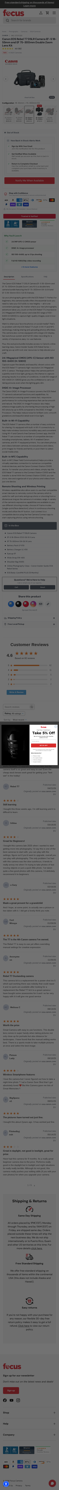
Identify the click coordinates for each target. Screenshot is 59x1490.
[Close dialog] (56, 726)
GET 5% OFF (44, 745)
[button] (6, 1484)
